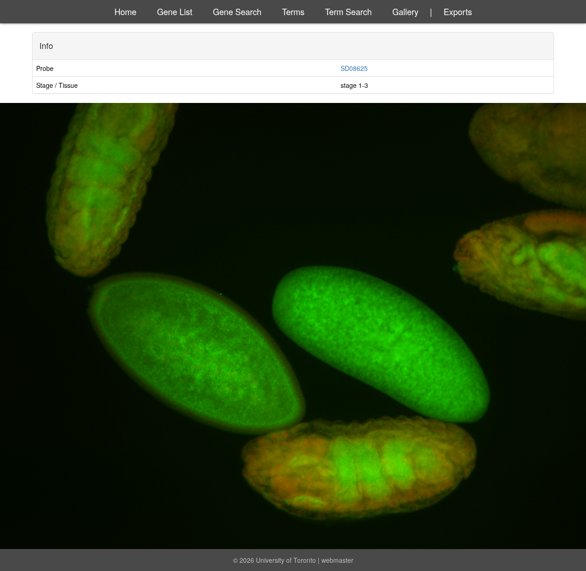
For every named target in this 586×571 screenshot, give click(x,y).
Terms (293, 11)
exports (458, 11)
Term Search (348, 11)
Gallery (405, 11)
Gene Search (237, 11)
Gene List (174, 11)
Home (125, 11)
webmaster (337, 560)
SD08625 (354, 68)
